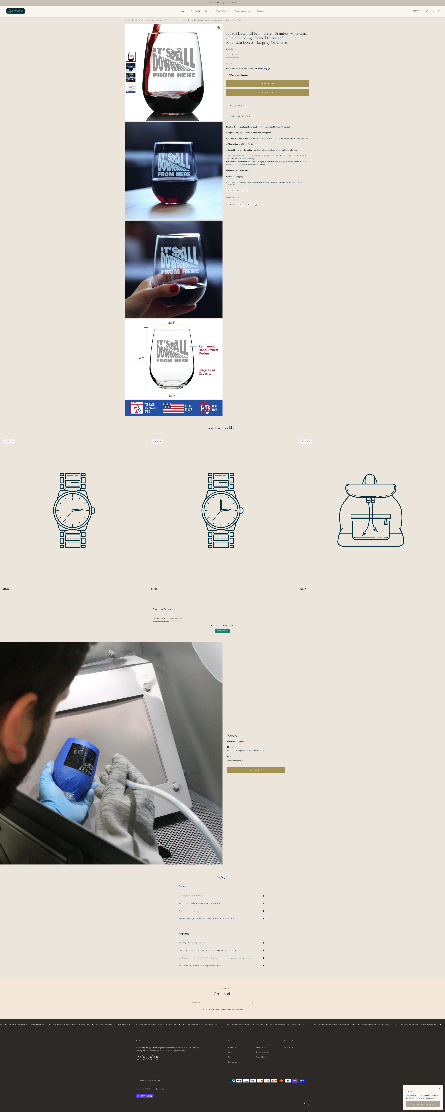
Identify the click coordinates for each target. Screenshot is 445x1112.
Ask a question (232, 197)
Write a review (222, 630)
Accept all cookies (423, 1104)
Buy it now (267, 92)
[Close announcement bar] (439, 3)
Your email (195, 1002)
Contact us (256, 770)
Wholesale (288, 1047)
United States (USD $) (148, 1080)
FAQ (230, 1052)
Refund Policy (261, 1047)
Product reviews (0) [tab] (161, 618)
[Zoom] (218, 27)
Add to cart (268, 83)
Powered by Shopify (156, 1089)
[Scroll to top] (306, 1102)
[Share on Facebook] (248, 204)
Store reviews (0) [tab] (176, 618)
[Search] (432, 11)
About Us (232, 1047)
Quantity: (230, 49)
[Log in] (426, 11)
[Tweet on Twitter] (256, 204)
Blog (230, 1057)
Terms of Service (262, 1052)
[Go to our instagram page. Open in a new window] (144, 1057)
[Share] (241, 204)
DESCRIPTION (236, 106)
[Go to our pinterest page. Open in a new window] (156, 1057)
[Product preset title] (74, 510)
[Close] (439, 1088)
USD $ (416, 11)
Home (127, 20)
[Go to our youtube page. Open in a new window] (150, 1057)
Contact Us (232, 1062)
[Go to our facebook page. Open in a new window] (138, 1057)
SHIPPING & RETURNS (240, 116)
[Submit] (252, 1002)
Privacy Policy (261, 1057)
